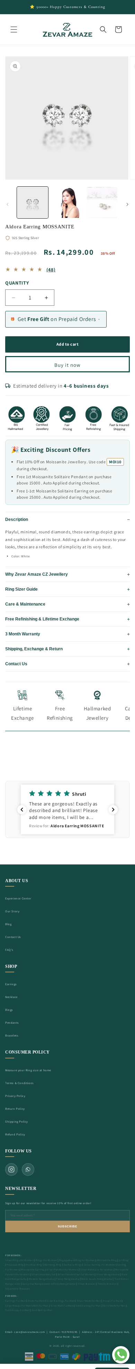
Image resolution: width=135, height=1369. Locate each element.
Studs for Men (36, 1300)
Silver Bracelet (87, 1283)
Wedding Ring (53, 1264)
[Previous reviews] (21, 809)
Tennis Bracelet (107, 1283)
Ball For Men (40, 1305)
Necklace (11, 997)
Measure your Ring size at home (28, 1070)
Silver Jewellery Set (44, 1274)
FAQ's (9, 950)
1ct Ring (123, 1260)
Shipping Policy (16, 1121)
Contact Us (13, 937)
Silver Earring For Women (99, 1264)
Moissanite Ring (107, 1260)
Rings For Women (46, 1260)
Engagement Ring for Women (77, 1260)
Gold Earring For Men (88, 1305)
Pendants (12, 1022)
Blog (8, 924)
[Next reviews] (113, 809)
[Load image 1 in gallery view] (32, 202)
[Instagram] (11, 1169)
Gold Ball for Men (42, 1310)
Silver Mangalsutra (107, 1274)
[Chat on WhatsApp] (120, 1354)
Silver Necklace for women (96, 1269)
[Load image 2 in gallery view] (67, 202)
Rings (9, 1010)
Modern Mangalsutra (41, 1279)
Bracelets (11, 1035)
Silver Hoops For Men (18, 1305)
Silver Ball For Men (62, 1305)
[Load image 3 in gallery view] (102, 202)
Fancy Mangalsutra (67, 1279)
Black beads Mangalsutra (96, 1279)
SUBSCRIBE (67, 1226)
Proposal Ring (15, 1264)
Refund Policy (15, 1134)
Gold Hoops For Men (17, 1310)
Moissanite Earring (32, 1269)
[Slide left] (7, 204)
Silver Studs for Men (89, 1300)
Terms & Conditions (19, 1083)
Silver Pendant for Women (62, 1269)
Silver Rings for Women (19, 1260)
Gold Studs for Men (114, 1305)
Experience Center (18, 898)
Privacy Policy (15, 1096)
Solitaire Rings (73, 1264)
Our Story (12, 911)
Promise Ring (34, 1264)
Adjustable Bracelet (17, 1288)
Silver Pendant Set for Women (76, 1274)
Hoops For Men (112, 1300)
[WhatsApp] (28, 1169)
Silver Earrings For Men (60, 1300)
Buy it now (67, 365)
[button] (13, 29)
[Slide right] (127, 204)
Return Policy (15, 1108)
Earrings (11, 984)
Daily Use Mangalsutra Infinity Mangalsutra (48, 1283)
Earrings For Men (15, 1300)
